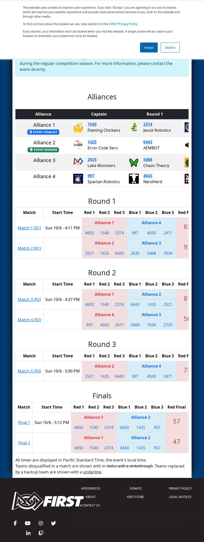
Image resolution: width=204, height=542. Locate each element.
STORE (135, 497)
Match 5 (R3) (29, 371)
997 (91, 175)
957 (157, 427)
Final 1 (24, 422)
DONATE (136, 488)
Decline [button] (170, 47)
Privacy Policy (123, 24)
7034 (167, 253)
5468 (147, 159)
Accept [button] (148, 47)
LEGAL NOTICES (180, 497)
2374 (147, 124)
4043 (147, 175)
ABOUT (91, 497)
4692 (89, 233)
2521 (89, 253)
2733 (167, 325)
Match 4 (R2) (29, 320)
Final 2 (24, 443)
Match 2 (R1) (29, 248)
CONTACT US (91, 505)
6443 (147, 142)
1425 (92, 142)
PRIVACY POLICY (180, 488)
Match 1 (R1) (29, 228)
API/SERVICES (90, 488)
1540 (92, 124)
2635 (92, 159)
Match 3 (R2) (29, 299)
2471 (167, 233)
